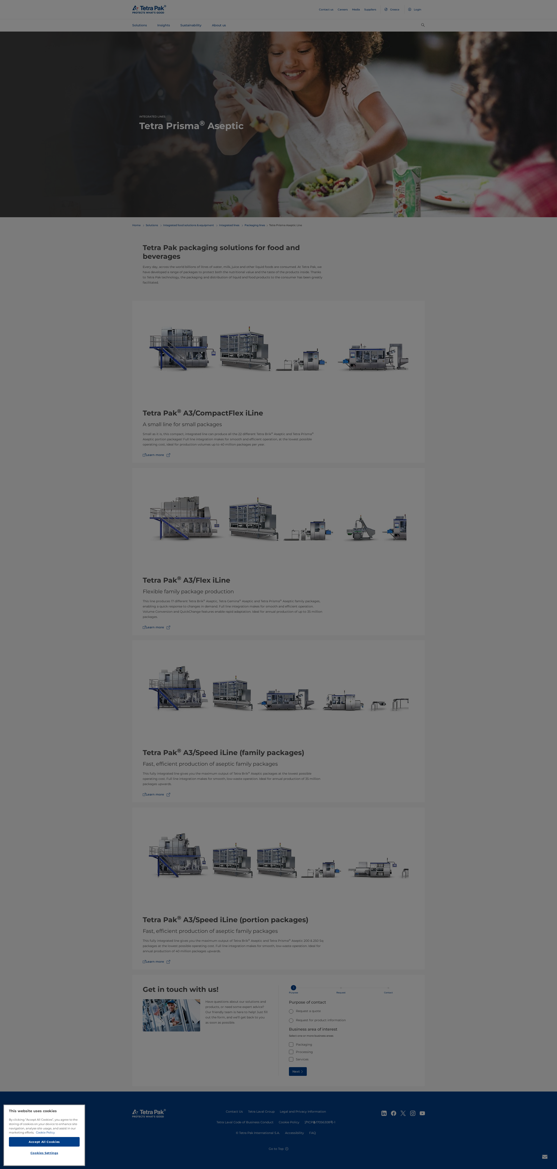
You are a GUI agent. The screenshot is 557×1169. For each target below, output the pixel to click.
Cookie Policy (45, 1132)
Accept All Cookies (44, 1141)
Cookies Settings (44, 1153)
